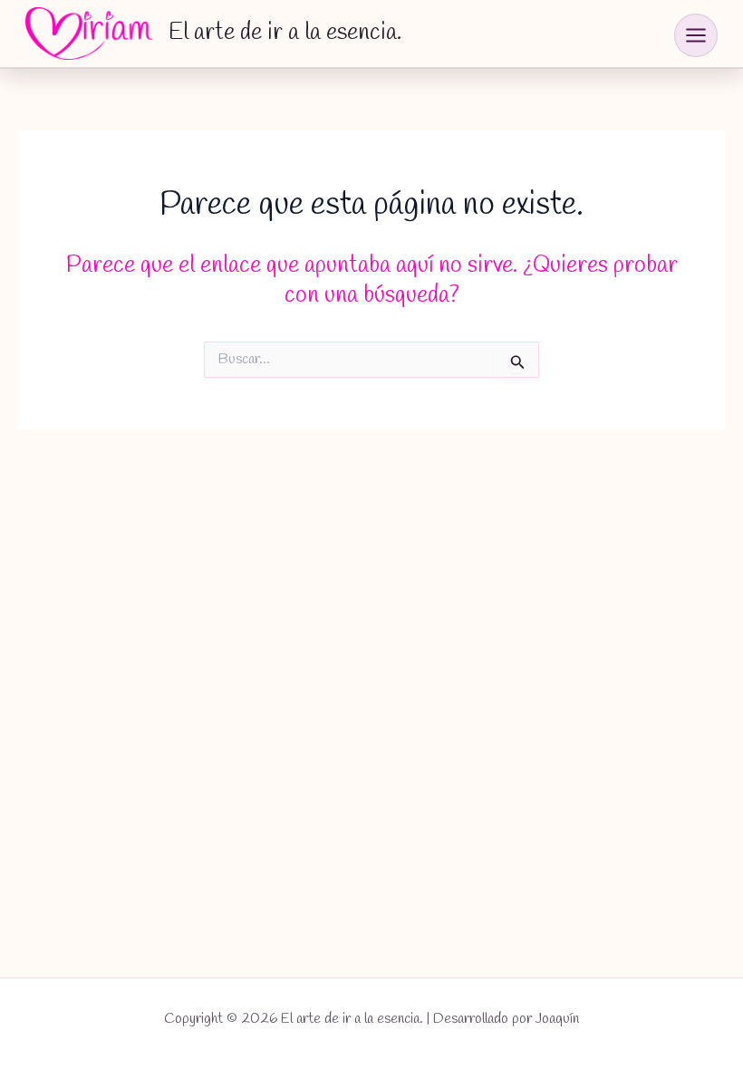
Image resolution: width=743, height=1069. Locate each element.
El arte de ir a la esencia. (285, 32)
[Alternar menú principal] (696, 35)
